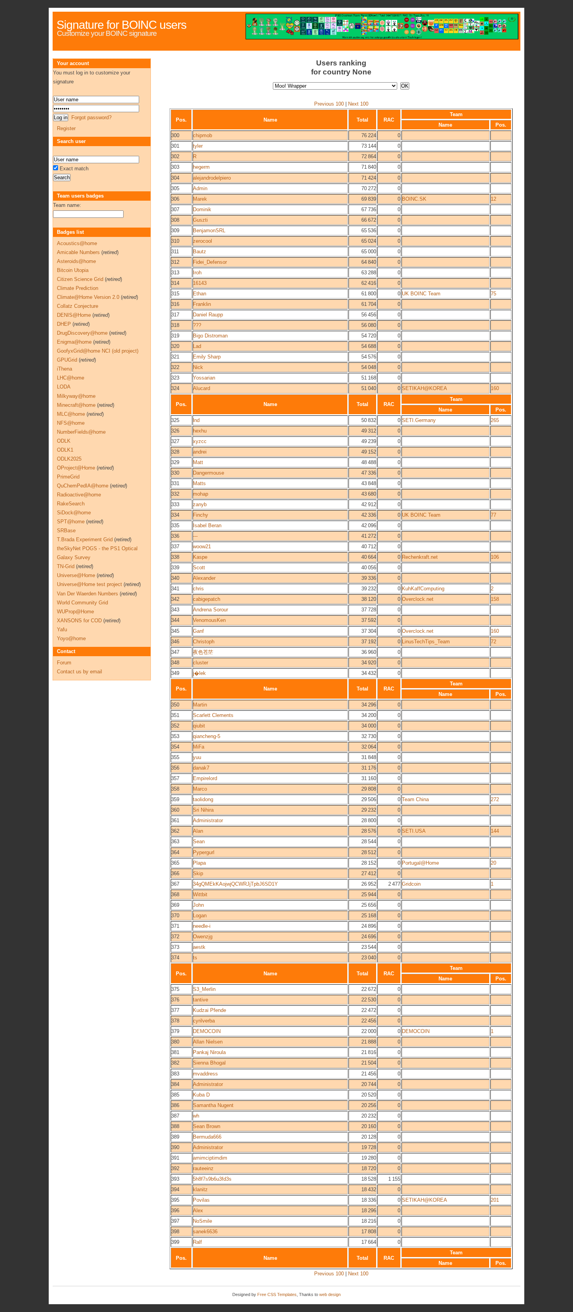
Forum (64, 663)
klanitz (200, 1189)
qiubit (199, 726)
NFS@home (71, 423)
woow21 (202, 546)
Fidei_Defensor (210, 262)
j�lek (199, 673)
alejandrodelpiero (212, 178)
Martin (200, 705)
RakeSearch (71, 504)
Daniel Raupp (208, 315)
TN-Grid (65, 566)
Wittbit (200, 894)
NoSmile (202, 1221)
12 (493, 199)
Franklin (202, 304)
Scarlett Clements (213, 715)
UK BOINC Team (421, 294)
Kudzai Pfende (209, 1010)
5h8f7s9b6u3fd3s (212, 1179)
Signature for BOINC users (121, 24)
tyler (198, 146)
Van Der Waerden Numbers (87, 594)
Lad (197, 346)
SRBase (66, 530)
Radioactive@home (79, 495)
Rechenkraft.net (420, 557)
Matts (199, 483)
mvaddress (205, 1074)
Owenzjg (202, 936)
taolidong (203, 799)
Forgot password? (91, 117)
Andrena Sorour (210, 610)
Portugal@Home (420, 863)
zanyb (200, 504)
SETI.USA (414, 831)
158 (495, 599)
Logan (200, 915)
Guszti (200, 220)
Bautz (199, 251)
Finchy (200, 515)
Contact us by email (79, 672)
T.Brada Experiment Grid (85, 539)
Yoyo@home (71, 638)
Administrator (208, 820)
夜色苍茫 (203, 652)
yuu (197, 757)
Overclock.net (417, 599)
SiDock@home (74, 513)
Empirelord (205, 778)
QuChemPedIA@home (82, 486)
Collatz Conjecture (77, 306)
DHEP (64, 324)
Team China (415, 799)
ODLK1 (65, 450)
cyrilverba (204, 1021)
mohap (200, 494)
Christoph (203, 642)
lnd (196, 420)
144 (495, 831)
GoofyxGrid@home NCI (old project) (97, 351)
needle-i (201, 926)
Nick (198, 367)
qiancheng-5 (206, 736)
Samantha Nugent (213, 1105)
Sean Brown (206, 1126)
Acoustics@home (77, 243)
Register (66, 128)
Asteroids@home (76, 261)
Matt (198, 462)
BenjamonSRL (209, 230)
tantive (200, 1000)
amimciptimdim (210, 1158)
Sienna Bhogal (209, 1063)
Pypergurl (203, 852)
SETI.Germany (419, 420)
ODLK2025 (69, 459)
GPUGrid (67, 360)
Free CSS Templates (277, 1294)
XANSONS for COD (79, 620)
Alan (198, 831)
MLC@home (71, 414)
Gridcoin (411, 884)
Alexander (204, 578)
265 (495, 420)
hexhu (200, 431)
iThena (64, 369)
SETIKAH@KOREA (424, 388)
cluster (200, 663)
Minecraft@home (76, 405)
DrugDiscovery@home (82, 333)
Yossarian (204, 378)
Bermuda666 (207, 1137)
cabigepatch (206, 599)
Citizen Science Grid (80, 279)
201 (495, 1200)
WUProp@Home (75, 612)
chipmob (202, 135)
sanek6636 (205, 1231)
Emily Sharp (207, 357)
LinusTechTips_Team (426, 642)
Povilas (201, 1200)
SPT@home (71, 521)
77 (493, 515)
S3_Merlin (204, 989)
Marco (200, 789)
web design (330, 1294)
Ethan (199, 294)
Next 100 (358, 104)
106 (495, 557)
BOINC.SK (414, 199)
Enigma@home (74, 342)
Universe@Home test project (89, 584)
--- (195, 536)
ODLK (64, 441)
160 (495, 388)
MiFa (198, 747)
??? (197, 325)
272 (495, 799)
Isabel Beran (207, 525)
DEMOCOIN (207, 1031)
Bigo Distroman (210, 336)
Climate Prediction (77, 288)
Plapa (199, 863)
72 (493, 642)
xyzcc (200, 441)
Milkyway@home (76, 396)
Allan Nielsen (208, 1042)
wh (196, 1116)
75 (493, 294)
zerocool (202, 241)
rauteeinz (203, 1168)
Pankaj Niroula (209, 1052)
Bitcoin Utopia (72, 270)
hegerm (201, 167)
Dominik (202, 209)
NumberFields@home (81, 432)
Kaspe (200, 557)
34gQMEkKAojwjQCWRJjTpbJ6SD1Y (235, 884)
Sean (199, 841)
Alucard (201, 388)
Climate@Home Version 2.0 (88, 297)
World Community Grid (82, 603)
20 (493, 863)
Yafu (62, 629)
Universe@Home (76, 575)
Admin (200, 188)
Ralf (197, 1242)
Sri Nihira (203, 810)
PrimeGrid (68, 477)
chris (198, 589)
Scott (199, 567)
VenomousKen (209, 620)
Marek (200, 199)
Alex (198, 1210)
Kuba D (201, 1095)
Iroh (197, 272)
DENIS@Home (74, 315)
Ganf (198, 631)
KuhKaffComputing (423, 589)
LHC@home (70, 378)
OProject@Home (76, 468)
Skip (198, 873)
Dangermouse (208, 473)
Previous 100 (329, 104)
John (198, 905)
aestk (199, 947)
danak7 (201, 768)
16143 (200, 283)
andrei (200, 452)
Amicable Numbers (78, 252)
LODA (64, 387)
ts (195, 958)
